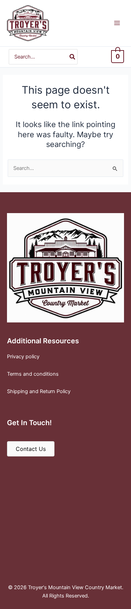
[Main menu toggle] (117, 23)
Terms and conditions (33, 374)
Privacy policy (23, 356)
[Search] (72, 56)
